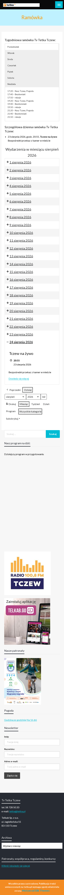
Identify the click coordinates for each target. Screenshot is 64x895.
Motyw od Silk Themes (36, 890)
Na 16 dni (32, 719)
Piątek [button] (10, 71)
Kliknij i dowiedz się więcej (16, 865)
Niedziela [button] (11, 84)
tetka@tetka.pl (17, 811)
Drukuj (11, 405)
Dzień (46, 404)
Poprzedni (15, 389)
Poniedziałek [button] (13, 47)
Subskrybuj (12, 418)
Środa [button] (10, 59)
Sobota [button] (10, 78)
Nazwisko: (9, 749)
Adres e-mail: (11, 761)
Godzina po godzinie (15, 719)
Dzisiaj (28, 389)
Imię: (6, 736)
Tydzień (35, 404)
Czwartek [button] (11, 65)
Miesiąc (24, 404)
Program (11, 411)
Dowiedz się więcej (19, 378)
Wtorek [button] (10, 53)
